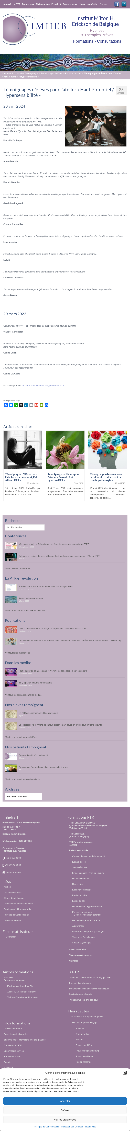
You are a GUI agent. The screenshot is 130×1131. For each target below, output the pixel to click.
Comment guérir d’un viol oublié (33, 755)
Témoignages (31, 73)
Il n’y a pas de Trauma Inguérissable (35, 683)
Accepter (65, 1101)
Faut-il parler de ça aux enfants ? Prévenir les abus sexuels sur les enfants (53, 671)
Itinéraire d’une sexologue (31, 598)
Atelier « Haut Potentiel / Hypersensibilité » (43, 385)
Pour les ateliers (73, 73)
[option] (23, 467)
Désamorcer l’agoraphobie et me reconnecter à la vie (43, 767)
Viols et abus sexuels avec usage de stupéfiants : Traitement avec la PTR (52, 628)
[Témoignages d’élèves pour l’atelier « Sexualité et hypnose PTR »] (23, 450)
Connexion (11, 937)
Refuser (65, 1110)
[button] (125, 1072)
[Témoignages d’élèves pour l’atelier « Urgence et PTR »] (107, 450)
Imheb (19, 73)
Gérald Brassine (13, 872)
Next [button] (124, 469)
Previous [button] (6, 469)
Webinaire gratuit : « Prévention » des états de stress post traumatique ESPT (54, 544)
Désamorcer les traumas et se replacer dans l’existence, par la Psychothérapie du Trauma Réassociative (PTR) (70, 640)
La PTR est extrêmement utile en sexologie (38, 713)
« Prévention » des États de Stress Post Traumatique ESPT (46, 586)
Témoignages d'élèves (52, 73)
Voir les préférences (65, 1119)
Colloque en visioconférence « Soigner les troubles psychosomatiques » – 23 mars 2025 (59, 556)
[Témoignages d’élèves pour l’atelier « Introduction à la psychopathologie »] (65, 450)
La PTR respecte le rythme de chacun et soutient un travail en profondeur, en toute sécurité (60, 725)
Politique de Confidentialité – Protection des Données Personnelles (65, 1127)
